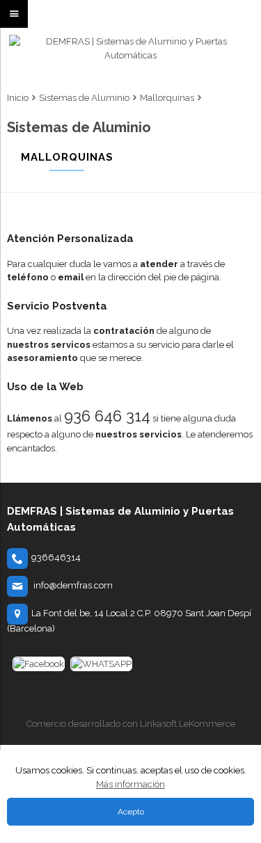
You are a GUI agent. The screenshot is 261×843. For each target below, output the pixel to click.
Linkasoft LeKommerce (187, 723)
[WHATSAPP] (101, 664)
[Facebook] (39, 664)
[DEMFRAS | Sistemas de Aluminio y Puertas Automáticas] (130, 59)
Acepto (131, 812)
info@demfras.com (73, 585)
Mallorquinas (167, 98)
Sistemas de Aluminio (84, 98)
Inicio (18, 98)
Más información (130, 784)
